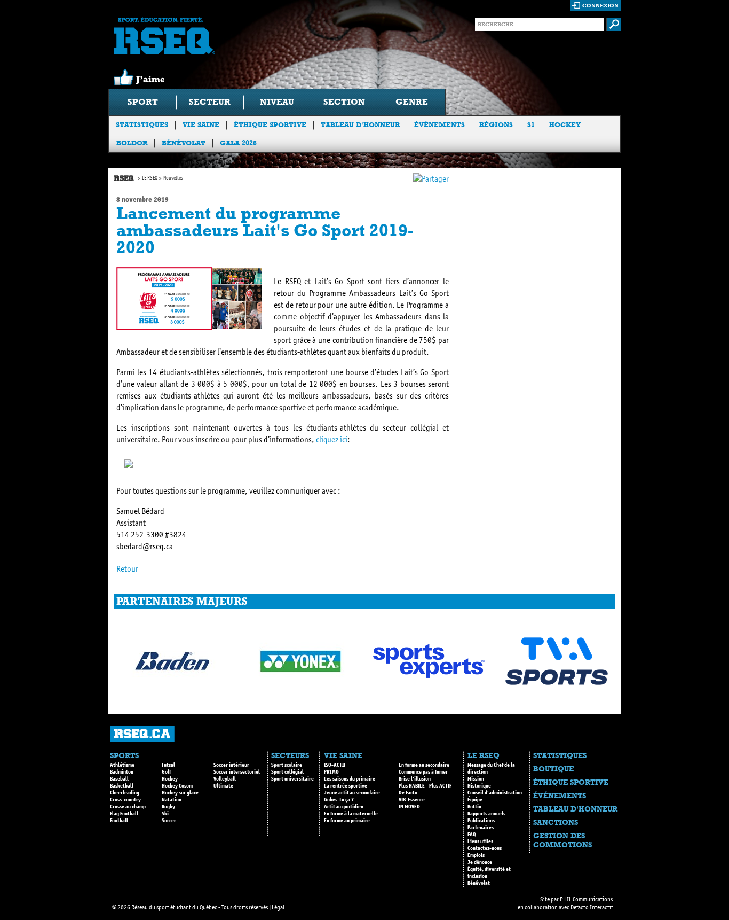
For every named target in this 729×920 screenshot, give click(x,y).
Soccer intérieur (231, 765)
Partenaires (480, 827)
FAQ (471, 834)
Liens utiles (480, 841)
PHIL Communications (586, 899)
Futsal (168, 765)
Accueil (124, 178)
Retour (127, 569)
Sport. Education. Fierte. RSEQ (164, 35)
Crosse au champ (128, 807)
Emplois (476, 855)
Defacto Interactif (591, 907)
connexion (600, 6)
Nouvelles (173, 178)
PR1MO (331, 772)
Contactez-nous (484, 848)
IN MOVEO (409, 807)
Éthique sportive (270, 125)
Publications (481, 820)
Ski (165, 813)
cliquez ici (331, 439)
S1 (531, 125)
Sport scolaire (286, 765)
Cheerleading (124, 793)
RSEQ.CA (142, 734)
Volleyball (224, 779)
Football (119, 820)
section (344, 102)
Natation (171, 800)
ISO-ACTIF (335, 765)
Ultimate (223, 786)
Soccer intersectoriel (236, 772)
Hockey (565, 125)
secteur (210, 102)
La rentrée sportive (345, 786)
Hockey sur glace (180, 793)
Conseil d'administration (494, 793)
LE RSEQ (149, 178)
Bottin (474, 807)
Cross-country (125, 800)
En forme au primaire (347, 820)
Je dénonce (479, 862)
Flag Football (124, 813)
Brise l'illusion (415, 779)
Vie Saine (201, 125)
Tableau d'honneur (360, 125)
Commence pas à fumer (423, 772)
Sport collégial (287, 772)
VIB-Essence (412, 800)
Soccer (169, 820)
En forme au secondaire (424, 765)
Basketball (121, 786)
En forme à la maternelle (351, 813)
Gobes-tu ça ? (339, 800)
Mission (475, 779)
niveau (277, 102)
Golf (166, 772)
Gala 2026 (238, 143)
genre (411, 102)
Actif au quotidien (343, 807)
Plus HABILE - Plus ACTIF (425, 786)
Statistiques (142, 125)
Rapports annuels (486, 813)
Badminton (121, 772)
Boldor (131, 143)
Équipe (474, 800)
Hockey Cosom (177, 786)
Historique (479, 786)
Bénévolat (183, 143)
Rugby (168, 807)
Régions (496, 125)
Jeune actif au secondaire (352, 793)
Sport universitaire (292, 779)
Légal (278, 907)
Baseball (119, 779)
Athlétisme (122, 765)
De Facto (408, 793)
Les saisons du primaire (349, 779)
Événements (439, 125)
